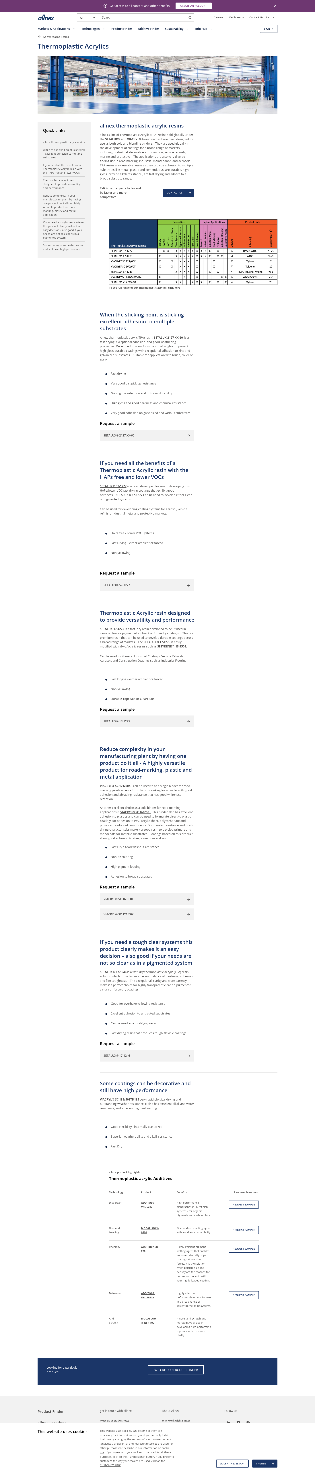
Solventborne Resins (56, 37)
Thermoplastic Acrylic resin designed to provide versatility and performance (61, 184)
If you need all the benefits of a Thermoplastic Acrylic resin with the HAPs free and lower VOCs (62, 168)
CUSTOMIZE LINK (110, 1465)
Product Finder (51, 1411)
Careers (218, 17)
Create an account (193, 5)
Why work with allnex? (176, 1420)
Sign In (268, 29)
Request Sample (244, 1204)
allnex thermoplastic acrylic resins (64, 142)
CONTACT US (175, 192)
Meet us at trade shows (114, 1420)
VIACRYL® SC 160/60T (135, 812)
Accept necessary (232, 1463)
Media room (236, 17)
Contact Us (256, 17)
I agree (261, 1463)
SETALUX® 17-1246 (113, 972)
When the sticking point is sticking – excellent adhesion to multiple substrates (64, 153)
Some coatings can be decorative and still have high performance (63, 247)
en (267, 17)
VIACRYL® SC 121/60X (115, 786)
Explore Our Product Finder (175, 1370)
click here (174, 287)
